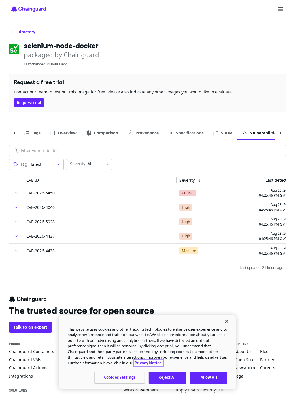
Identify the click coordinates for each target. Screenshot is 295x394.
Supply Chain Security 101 (198, 390)
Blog (264, 351)
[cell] (16, 193)
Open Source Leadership (247, 359)
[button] (16, 180)
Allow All (209, 377)
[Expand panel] (16, 193)
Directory (26, 32)
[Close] (226, 321)
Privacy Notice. (149, 362)
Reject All (167, 377)
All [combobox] (81, 163)
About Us (243, 351)
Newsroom (244, 367)
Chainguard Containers (31, 351)
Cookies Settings (119, 377)
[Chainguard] (28, 9)
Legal (239, 376)
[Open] (58, 164)
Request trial (29, 102)
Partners (268, 359)
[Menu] (280, 9)
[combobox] (40, 164)
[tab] (32, 133)
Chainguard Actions (28, 367)
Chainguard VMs (25, 359)
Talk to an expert (30, 327)
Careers (267, 367)
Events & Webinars (140, 390)
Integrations (21, 376)
